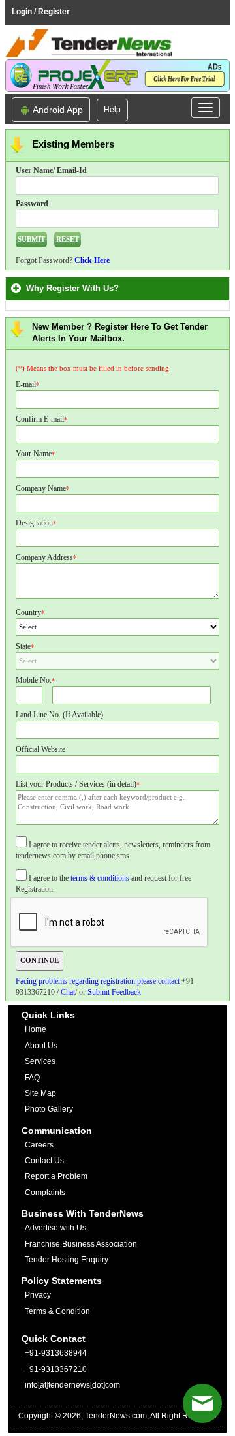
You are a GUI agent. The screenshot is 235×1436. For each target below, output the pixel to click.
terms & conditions (99, 877)
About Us (41, 1045)
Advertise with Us (55, 1227)
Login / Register (41, 11)
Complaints (45, 1192)
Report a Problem (56, 1176)
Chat (68, 992)
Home (35, 1029)
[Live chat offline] (202, 1403)
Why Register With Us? (75, 288)
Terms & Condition (57, 1311)
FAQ (32, 1077)
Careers (39, 1144)
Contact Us (44, 1160)
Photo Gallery (49, 1109)
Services (40, 1061)
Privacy (38, 1295)
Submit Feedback (114, 992)
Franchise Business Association (81, 1244)
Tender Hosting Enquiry (66, 1259)
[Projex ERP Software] (117, 75)
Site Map (40, 1093)
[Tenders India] (117, 43)
